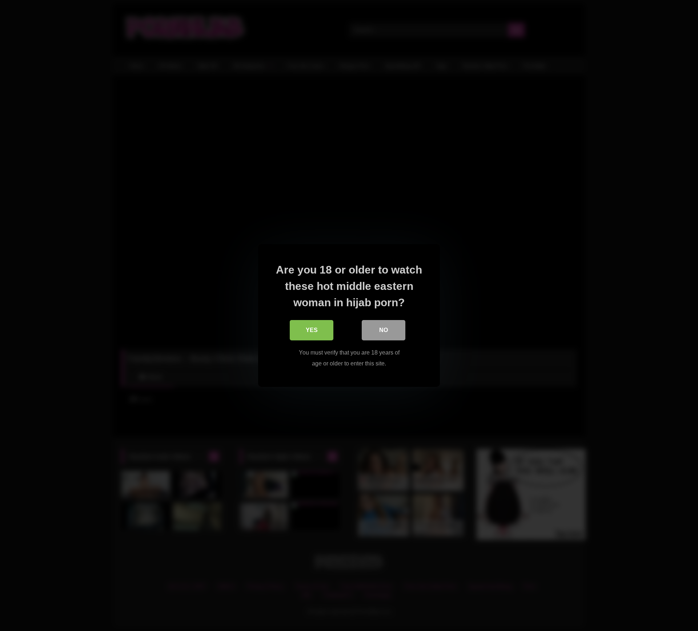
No (383, 330)
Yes (312, 330)
